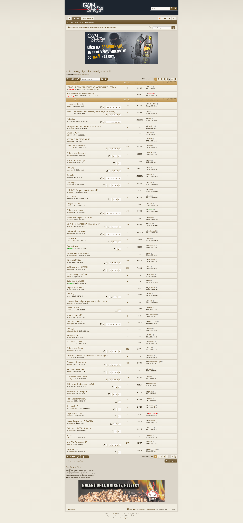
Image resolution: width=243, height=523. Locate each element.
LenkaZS (150, 355)
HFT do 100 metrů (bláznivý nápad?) (82, 190)
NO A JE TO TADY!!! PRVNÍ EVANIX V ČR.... (84, 224)
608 (127, 370)
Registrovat (90, 22)
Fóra (77, 18)
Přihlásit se (79, 22)
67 (110, 227)
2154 (127, 105)
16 (110, 270)
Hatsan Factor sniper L (76, 399)
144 (119, 107)
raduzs (70, 114)
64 (119, 149)
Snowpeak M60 (73, 335)
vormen (70, 170)
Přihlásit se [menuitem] (169, 19)
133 (127, 295)
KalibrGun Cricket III (75, 281)
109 (113, 213)
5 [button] (167, 79)
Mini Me (70, 141)
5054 (127, 176)
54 (112, 263)
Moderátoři (85, 74)
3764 (127, 120)
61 (112, 149)
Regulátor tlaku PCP (75, 287)
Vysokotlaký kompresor (77, 362)
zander (70, 371)
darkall (150, 348)
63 (117, 149)
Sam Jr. (70, 317)
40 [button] (172, 79)
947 (127, 147)
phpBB (115, 514)
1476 (127, 378)
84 (112, 115)
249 (113, 122)
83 (110, 115)
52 (110, 351)
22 (127, 309)
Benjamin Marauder (75, 369)
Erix (149, 167)
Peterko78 (71, 192)
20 (119, 270)
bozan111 (71, 148)
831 (127, 349)
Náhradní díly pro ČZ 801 (78, 274)
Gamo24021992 (73, 331)
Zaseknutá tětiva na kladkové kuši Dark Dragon (87, 355)
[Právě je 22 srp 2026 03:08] (150, 27)
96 (112, 380)
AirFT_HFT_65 (152, 321)
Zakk (69, 106)
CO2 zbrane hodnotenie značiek (80, 384)
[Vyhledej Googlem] (173, 27)
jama (149, 280)
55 (115, 263)
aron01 (70, 226)
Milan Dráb (151, 274)
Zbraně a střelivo (94, 89)
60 (110, 149)
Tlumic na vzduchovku (76, 145)
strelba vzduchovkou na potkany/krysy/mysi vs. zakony (91, 112)
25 (127, 450)
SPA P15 (70, 294)
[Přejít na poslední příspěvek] (153, 87)
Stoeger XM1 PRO (74, 203)
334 (111, 178)
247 (108, 122)
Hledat (71, 22)
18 (115, 270)
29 (115, 365)
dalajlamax (71, 344)
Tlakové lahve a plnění (76, 231)
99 (119, 380)
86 (117, 115)
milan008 (71, 430)
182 (119, 324)
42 (127, 407)
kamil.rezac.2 (152, 231)
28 (112, 365)
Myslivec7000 (152, 104)
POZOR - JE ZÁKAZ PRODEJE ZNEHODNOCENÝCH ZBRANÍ (91, 87)
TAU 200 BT (72, 196)
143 (116, 107)
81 (127, 154)
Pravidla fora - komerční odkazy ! (81, 93)
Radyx (70, 162)
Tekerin (70, 438)
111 (119, 213)
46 (127, 429)
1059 (127, 225)
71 (110, 185)
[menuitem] (165, 18)
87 (119, 115)
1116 (127, 183)
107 (108, 213)
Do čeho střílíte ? (74, 260)
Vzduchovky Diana (75, 348)
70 (117, 227)
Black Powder (152, 413)
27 (110, 365)
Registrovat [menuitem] (174, 19)
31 (127, 247)
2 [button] (158, 79)
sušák (149, 118)
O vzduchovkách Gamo (77, 376)
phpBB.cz (127, 518)
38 (112, 372)
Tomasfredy (151, 406)
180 (113, 324)
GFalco (150, 398)
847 (127, 261)
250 (116, 122)
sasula (150, 145)
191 (111, 234)
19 (117, 270)
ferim (69, 185)
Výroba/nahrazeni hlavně (77, 253)
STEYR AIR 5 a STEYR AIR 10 (78, 139)
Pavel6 (70, 358)
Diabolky (70, 175)
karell (149, 160)
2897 (127, 232)
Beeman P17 (72, 406)
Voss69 (150, 87)
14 (112, 445)
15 (115, 445)
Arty (113, 516)
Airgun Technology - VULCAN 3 (80, 421)
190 (108, 234)
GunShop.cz (77, 74)
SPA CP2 (70, 168)
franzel (150, 369)
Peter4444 (71, 128)
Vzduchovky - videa (75, 210)
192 (113, 234)
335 (113, 178)
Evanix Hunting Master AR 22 (79, 217)
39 (115, 372)
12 (127, 288)
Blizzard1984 (72, 241)
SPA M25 (71, 329)
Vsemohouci (151, 246)
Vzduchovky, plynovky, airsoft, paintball (88, 71)
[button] (151, 79)
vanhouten (71, 451)
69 (115, 227)
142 (113, 107)
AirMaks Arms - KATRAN (77, 267)
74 (117, 185)
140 (108, 107)
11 (127, 343)
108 (111, 213)
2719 (127, 322)
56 (117, 263)
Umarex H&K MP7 (75, 315)
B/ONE (70, 135)
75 (119, 185)
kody (69, 296)
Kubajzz (70, 212)
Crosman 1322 (73, 238)
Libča (69, 289)
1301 (127, 113)
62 (115, 149)
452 (127, 363)
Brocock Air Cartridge (76, 160)
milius (149, 293)
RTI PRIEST (71, 435)
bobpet (150, 328)
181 (116, 324)
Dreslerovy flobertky (75, 104)
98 (117, 380)
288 (127, 268)
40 (117, 372)
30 (117, 365)
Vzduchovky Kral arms (76, 153)
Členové (88, 18)
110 (116, 213)
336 (116, 178)
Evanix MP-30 (73, 133)
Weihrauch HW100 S (76, 321)
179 (111, 324)
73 (115, 185)
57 (119, 263)
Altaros (70, 364)
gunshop (71, 89)
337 (119, 178)
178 (108, 324)
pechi (149, 238)
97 (115, 380)
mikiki (70, 416)
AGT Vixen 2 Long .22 (76, 341)
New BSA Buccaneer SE (77, 442)
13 (110, 445)
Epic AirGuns (72, 246)
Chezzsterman (72, 255)
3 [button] (161, 79)
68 (112, 227)
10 (119, 171)
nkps (149, 376)
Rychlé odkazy (70, 19)
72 (112, 185)
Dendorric (151, 428)
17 (112, 270)
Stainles (150, 307)
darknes (70, 401)
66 (127, 422)
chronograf (71, 182)
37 (110, 372)
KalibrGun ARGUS (74, 308)
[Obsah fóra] (86, 7)
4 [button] (164, 79)
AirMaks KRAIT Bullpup (77, 391)
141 (111, 107)
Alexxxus (151, 210)
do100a (70, 337)
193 (116, 234)
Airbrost (150, 391)
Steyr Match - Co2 (74, 413)
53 (110, 263)
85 (115, 115)
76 (127, 239)
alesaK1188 (71, 303)
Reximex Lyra (72, 449)
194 (119, 234)
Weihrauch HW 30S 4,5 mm (79, 428)
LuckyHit (71, 379)
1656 (127, 211)
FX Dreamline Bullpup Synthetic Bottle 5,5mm (87, 301)
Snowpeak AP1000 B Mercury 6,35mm (84, 126)
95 (110, 380)
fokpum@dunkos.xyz (154, 361)
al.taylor (70, 155)
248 (111, 122)
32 (127, 161)
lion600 (70, 444)
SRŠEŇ (70, 233)
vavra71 (70, 220)
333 (108, 178)
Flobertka (71, 119)
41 (119, 372)
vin (148, 111)
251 (119, 122)
